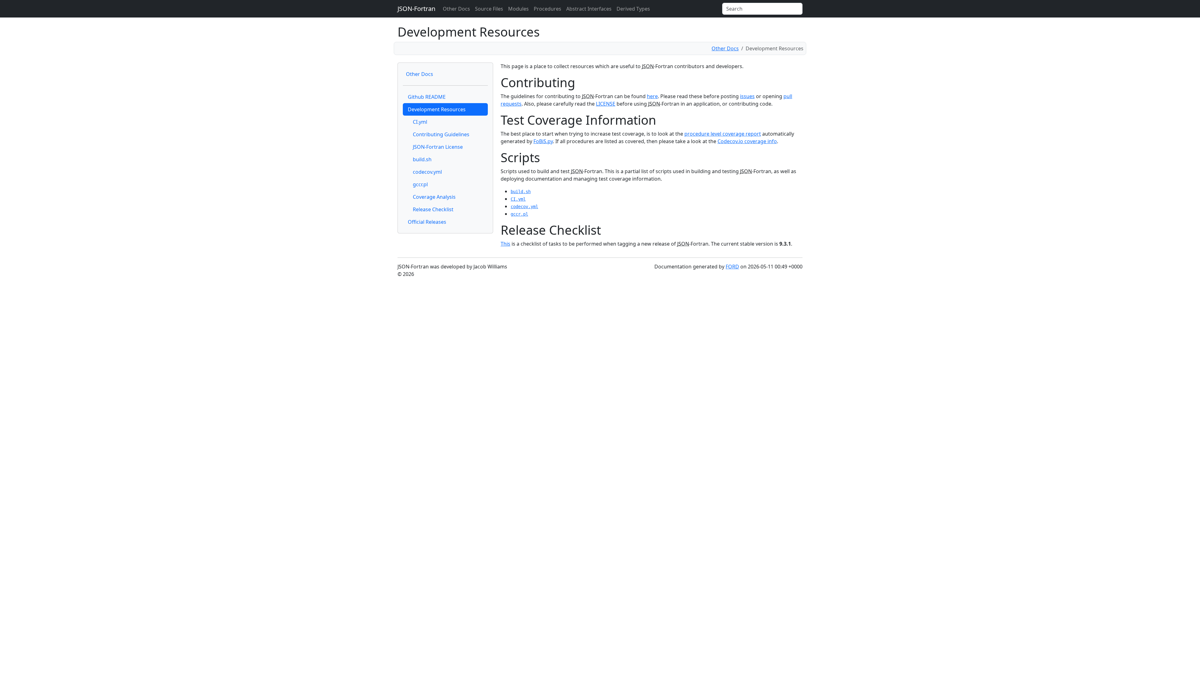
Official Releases (427, 221)
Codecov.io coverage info (747, 141)
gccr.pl (420, 184)
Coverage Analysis (434, 196)
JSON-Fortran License (438, 146)
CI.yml (420, 121)
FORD (732, 266)
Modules (518, 8)
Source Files (489, 8)
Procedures (547, 8)
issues (747, 96)
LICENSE (605, 103)
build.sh (422, 159)
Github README (427, 96)
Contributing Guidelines (441, 134)
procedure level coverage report (722, 133)
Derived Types (633, 8)
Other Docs (456, 8)
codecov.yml (427, 171)
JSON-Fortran (416, 8)
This (505, 243)
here (652, 96)
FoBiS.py (543, 141)
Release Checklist (433, 209)
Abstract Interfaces (589, 8)
